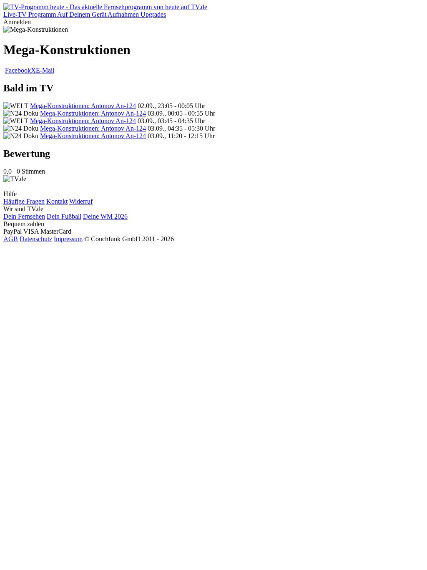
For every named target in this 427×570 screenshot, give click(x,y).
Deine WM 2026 (105, 216)
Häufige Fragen (24, 201)
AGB (10, 238)
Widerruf (81, 201)
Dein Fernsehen (24, 216)
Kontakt (57, 201)
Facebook (18, 70)
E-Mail (45, 70)
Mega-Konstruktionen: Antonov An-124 (83, 105)
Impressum (68, 238)
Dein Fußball (64, 216)
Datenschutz (36, 238)
